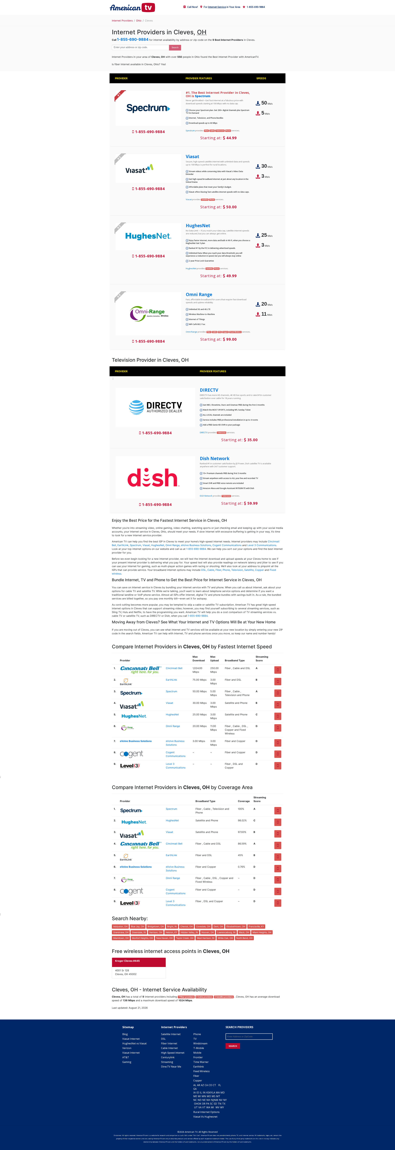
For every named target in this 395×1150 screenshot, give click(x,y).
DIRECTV (209, 390)
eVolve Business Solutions (196, 545)
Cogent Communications (226, 545)
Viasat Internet (131, 1038)
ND (200, 1100)
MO (209, 1096)
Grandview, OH (120, 932)
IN (204, 1092)
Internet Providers (122, 20)
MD (222, 1092)
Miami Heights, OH (262, 932)
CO (210, 1085)
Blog (125, 1034)
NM (216, 1100)
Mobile (197, 1052)
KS (207, 1092)
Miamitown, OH (121, 938)
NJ (212, 1100)
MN (204, 1096)
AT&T (125, 1057)
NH (208, 1100)
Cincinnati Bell (174, 668)
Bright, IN (172, 926)
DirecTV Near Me (171, 1066)
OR (203, 1103)
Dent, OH (218, 926)
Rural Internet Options (206, 1112)
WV (217, 1107)
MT (218, 1096)
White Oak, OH (225, 938)
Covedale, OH (203, 926)
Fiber (218, 569)
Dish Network (214, 458)
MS (213, 1096)
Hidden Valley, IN (189, 932)
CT (214, 1085)
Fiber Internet (169, 1043)
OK (199, 1103)
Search (175, 47)
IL (201, 1092)
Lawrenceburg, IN (226, 932)
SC (211, 1103)
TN (219, 1103)
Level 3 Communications (261, 545)
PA (207, 1103)
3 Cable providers (204, 997)
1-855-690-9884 (256, 7)
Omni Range (199, 294)
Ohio (138, 20)
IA (194, 1092)
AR (198, 1085)
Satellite (249, 569)
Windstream (200, 1043)
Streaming (167, 1062)
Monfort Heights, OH (142, 938)
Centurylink (168, 1057)
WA (208, 1107)
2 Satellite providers (224, 997)
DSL (203, 569)
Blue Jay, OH (137, 926)
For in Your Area (222, 7)
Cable (210, 569)
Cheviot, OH (186, 926)
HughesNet (198, 225)
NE (204, 1100)
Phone (226, 569)
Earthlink (198, 1066)
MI (199, 1096)
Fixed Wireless (201, 1071)
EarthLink (123, 545)
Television (237, 569)
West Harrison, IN (205, 938)
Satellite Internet (171, 1034)
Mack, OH (244, 932)
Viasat (192, 156)
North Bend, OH (244, 938)
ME (195, 1096)
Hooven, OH (208, 932)
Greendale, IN (139, 932)
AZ (202, 1085)
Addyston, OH (120, 926)
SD (215, 1103)
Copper (259, 569)
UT (196, 1107)
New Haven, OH (164, 938)
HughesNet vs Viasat (134, 1043)
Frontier (198, 1057)
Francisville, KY (256, 926)
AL (194, 1085)
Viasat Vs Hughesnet (205, 1116)
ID (197, 1092)
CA (206, 1085)
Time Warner (201, 1062)
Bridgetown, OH (156, 926)
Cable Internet (169, 1048)
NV (220, 1100)
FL (219, 1085)
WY (222, 1107)
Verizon (126, 1048)
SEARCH (233, 1046)
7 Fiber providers (186, 997)
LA (213, 1092)
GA (195, 1089)
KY (210, 1092)
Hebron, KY (171, 932)
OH (196, 1103)
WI (212, 1107)
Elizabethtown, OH (236, 926)
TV (195, 1038)
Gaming (126, 1062)
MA (218, 1092)
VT (204, 1107)
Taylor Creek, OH (184, 938)
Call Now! (192, 7)
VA (200, 1107)
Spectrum (202, 96)
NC (195, 1100)
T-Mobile (198, 1048)
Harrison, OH (155, 932)
